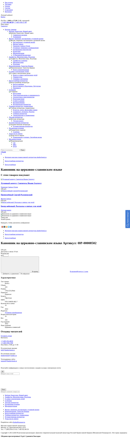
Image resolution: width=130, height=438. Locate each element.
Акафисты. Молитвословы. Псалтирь (18, 397)
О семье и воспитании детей (15, 399)
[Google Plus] (2, 226)
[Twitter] (9, 226)
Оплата (7, 6)
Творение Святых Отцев (9, 187)
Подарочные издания (12, 404)
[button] (127, 219)
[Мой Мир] (4, 226)
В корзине (73, 271)
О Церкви (8, 401)
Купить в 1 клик (82, 271)
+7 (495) (7, 22)
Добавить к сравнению (11, 274)
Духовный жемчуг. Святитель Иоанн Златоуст (21, 183)
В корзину (35, 271)
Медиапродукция (11, 406)
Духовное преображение (13, 312)
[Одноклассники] (6, 226)
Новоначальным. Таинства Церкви (17, 411)
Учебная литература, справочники (17, 415)
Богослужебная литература (14, 413)
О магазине (9, 10)
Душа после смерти (11, 419)
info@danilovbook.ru (8, 350)
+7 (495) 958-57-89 (20, 22)
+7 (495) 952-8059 (7, 341)
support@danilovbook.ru (9, 361)
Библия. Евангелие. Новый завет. (16, 395)
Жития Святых (6, 199)
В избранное (25, 274)
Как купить (9, 2)
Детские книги (6, 210)
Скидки (7, 8)
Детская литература (11, 402)
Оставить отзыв (6, 336)
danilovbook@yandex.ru (9, 355)
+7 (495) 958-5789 (7, 343)
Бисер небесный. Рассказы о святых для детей (21, 206)
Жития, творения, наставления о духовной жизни (22, 409)
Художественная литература (14, 417)
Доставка (8, 4)
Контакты (8, 11)
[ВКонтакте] (11, 226)
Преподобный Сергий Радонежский (16, 195)
